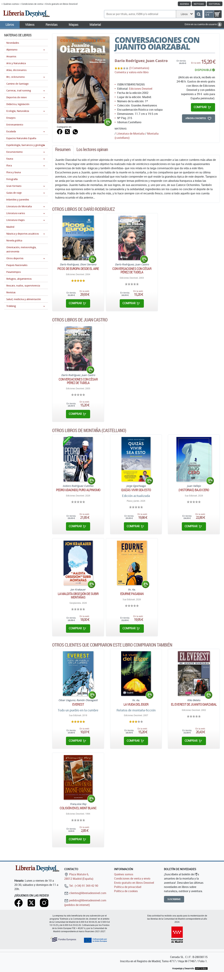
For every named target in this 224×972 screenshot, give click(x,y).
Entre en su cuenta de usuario (201, 24)
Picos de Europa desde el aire (78, 268)
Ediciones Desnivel (140, 89)
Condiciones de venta (32, 3)
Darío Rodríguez (130, 60)
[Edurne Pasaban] (132, 562)
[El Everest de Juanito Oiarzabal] (194, 673)
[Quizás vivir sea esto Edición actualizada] (136, 459)
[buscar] (198, 14)
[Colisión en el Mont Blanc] (78, 777)
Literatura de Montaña (131, 133)
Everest (78, 704)
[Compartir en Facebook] (59, 131)
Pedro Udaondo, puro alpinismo (78, 490)
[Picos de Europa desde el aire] (78, 237)
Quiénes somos (11, 3)
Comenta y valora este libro (132, 72)
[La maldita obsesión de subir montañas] (78, 562)
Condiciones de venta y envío (132, 878)
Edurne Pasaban (132, 594)
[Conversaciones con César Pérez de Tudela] (132, 237)
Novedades (12, 42)
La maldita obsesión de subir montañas (78, 595)
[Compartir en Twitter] (67, 131)
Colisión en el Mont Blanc (78, 808)
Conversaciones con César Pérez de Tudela (131, 270)
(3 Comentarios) (139, 68)
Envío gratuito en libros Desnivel (61, 3)
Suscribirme (174, 899)
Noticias (199, 3)
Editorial (214, 3)
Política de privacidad (127, 887)
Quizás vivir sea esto (136, 490)
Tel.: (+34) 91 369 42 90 (83, 886)
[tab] (63, 150)
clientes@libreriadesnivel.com (87, 893)
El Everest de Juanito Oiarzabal (194, 704)
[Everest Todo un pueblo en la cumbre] (78, 673)
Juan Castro (157, 60)
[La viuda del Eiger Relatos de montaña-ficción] (136, 673)
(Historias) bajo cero (193, 490)
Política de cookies (126, 891)
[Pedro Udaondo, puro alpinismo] (78, 459)
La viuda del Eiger (136, 704)
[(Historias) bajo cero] (194, 459)
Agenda (184, 3)
